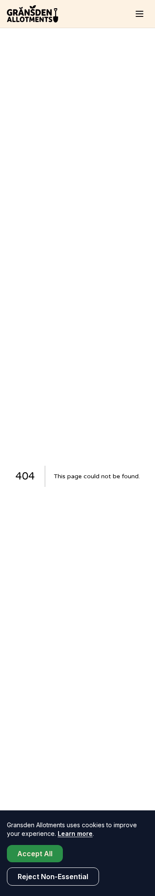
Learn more (75, 833)
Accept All (35, 853)
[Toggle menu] (139, 13)
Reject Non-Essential (53, 876)
